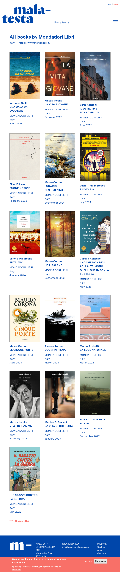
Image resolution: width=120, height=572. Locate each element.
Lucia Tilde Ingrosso (92, 185)
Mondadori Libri (21, 115)
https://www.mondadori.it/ (34, 42)
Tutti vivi (16, 262)
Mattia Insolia (53, 100)
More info (16, 569)
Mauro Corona (53, 182)
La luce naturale (93, 349)
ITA (109, 4)
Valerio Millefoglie (21, 258)
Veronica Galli (18, 103)
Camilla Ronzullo (90, 258)
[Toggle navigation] (115, 22)
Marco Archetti (89, 346)
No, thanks (100, 561)
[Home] (26, 13)
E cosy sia (87, 189)
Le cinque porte (21, 349)
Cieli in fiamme (21, 425)
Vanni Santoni (88, 104)
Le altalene (53, 265)
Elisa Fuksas (17, 184)
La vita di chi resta (59, 425)
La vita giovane (56, 104)
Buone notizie (20, 188)
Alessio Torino (54, 346)
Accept (88, 561)
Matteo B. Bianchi (56, 422)
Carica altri (22, 520)
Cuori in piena (55, 349)
